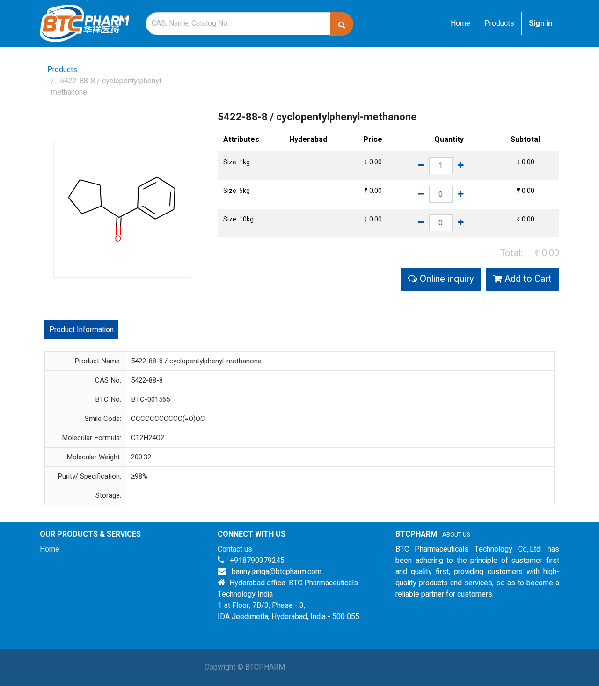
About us (456, 535)
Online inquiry (445, 279)
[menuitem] (460, 23)
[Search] (341, 24)
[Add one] (460, 165)
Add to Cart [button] (527, 279)
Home (49, 549)
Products (62, 69)
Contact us (235, 549)
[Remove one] (421, 165)
